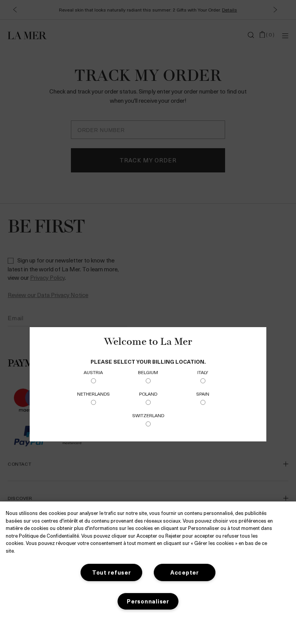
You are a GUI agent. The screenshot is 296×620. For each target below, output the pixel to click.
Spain (202, 393)
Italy (202, 372)
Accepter (184, 572)
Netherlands (93, 393)
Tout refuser (111, 572)
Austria (93, 372)
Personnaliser (148, 601)
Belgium (148, 372)
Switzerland (148, 415)
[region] (148, 560)
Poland (148, 393)
